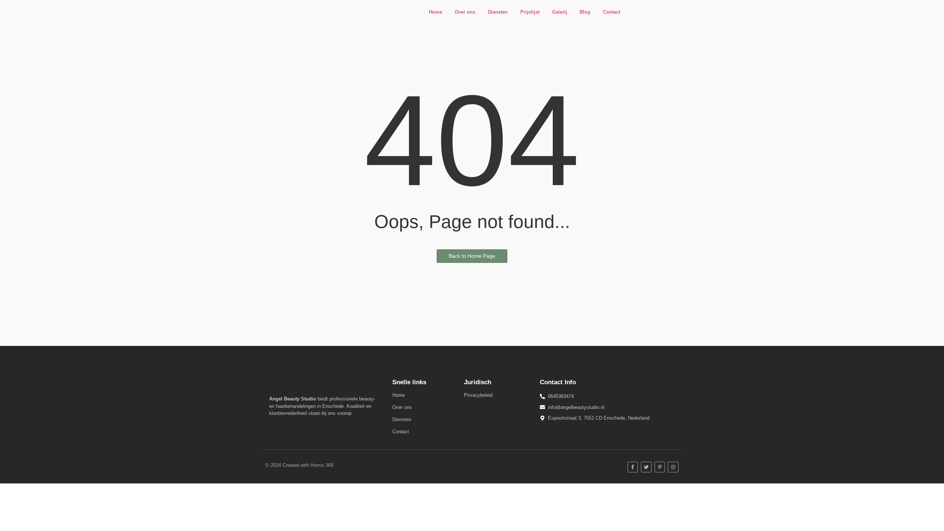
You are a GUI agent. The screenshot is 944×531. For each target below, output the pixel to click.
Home (435, 12)
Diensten (498, 12)
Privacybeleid (478, 395)
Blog (585, 12)
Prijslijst (529, 12)
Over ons (465, 12)
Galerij (559, 12)
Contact (611, 12)
